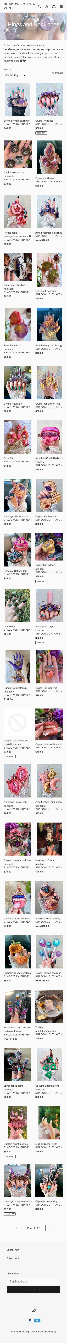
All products (13, 1258)
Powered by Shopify (46, 1332)
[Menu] (61, 6)
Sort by (8, 70)
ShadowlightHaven (19, 6)
